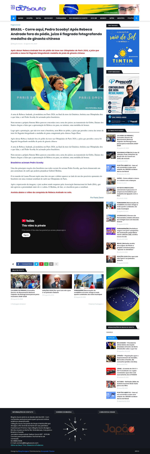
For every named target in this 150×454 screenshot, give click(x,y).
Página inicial (15, 25)
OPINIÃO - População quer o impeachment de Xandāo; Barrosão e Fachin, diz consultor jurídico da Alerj (127, 359)
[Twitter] (36, 264)
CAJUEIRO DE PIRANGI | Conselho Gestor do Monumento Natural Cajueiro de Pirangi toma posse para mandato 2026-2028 (25, 294)
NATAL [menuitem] (38, 18)
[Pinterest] (41, 264)
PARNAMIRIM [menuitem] (61, 18)
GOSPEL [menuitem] (29, 18)
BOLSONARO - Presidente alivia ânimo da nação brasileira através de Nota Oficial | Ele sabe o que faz (127, 346)
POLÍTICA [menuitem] (131, 18)
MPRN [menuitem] (112, 18)
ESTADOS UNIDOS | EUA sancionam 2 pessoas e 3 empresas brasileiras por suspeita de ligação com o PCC (127, 192)
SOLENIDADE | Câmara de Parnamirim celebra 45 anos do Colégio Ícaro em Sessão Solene (128, 219)
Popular (111, 338)
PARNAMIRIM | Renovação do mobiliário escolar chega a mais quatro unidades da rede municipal (88, 292)
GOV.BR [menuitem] (94, 18)
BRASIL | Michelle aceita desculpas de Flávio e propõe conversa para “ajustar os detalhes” (126, 247)
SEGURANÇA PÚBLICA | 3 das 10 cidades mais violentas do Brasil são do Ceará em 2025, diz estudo (128, 156)
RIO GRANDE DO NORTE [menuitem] (78, 18)
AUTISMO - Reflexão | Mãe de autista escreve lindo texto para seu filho (128, 384)
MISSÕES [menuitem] (120, 18)
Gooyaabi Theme (47, 451)
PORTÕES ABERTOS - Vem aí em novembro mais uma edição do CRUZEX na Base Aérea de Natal (127, 168)
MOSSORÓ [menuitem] (48, 18)
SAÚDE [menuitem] (20, 18)
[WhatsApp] (46, 264)
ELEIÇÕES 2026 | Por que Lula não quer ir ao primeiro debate (56, 291)
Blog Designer (23, 451)
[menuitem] (13, 18)
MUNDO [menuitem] (103, 18)
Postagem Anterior (19, 304)
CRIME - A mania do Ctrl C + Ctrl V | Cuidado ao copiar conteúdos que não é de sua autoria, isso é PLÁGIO (127, 372)
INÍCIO (137, 451)
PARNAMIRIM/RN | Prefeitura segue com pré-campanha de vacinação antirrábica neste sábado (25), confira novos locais (127, 233)
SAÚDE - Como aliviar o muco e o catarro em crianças (128, 179)
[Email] (51, 264)
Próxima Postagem (95, 304)
